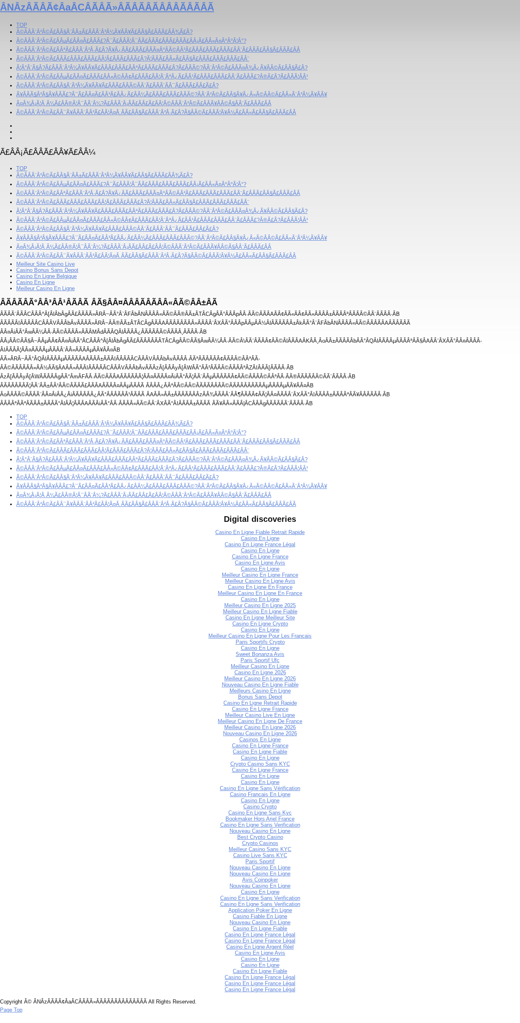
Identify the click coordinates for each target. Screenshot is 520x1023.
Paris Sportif (260, 861)
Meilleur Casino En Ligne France (260, 575)
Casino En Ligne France (260, 557)
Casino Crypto (260, 807)
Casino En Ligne (35, 282)
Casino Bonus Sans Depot (47, 270)
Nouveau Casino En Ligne (260, 831)
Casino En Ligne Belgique (46, 276)
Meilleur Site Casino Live (45, 264)
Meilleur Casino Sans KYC (260, 849)
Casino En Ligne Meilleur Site (260, 618)
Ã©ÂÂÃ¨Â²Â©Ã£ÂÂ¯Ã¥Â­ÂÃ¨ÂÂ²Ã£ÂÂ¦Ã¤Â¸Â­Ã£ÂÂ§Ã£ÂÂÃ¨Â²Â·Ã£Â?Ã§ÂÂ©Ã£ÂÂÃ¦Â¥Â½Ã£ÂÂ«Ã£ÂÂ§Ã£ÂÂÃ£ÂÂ (156, 112)
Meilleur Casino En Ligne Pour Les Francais (260, 636)
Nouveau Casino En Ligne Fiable (260, 685)
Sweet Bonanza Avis (260, 654)
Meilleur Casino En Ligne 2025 (260, 605)
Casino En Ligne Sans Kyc (260, 813)
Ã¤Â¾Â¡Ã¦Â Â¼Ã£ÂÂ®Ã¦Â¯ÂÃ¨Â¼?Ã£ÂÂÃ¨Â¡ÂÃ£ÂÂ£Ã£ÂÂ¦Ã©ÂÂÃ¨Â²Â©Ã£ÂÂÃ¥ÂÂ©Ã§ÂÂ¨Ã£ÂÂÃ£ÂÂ (143, 103)
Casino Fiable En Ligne (260, 916)
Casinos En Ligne (260, 739)
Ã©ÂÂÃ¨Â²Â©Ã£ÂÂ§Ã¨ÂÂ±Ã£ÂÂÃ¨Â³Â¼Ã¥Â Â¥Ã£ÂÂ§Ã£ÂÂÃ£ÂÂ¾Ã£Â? (104, 32)
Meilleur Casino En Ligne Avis (260, 581)
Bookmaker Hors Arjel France (260, 819)
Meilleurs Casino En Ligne (260, 691)
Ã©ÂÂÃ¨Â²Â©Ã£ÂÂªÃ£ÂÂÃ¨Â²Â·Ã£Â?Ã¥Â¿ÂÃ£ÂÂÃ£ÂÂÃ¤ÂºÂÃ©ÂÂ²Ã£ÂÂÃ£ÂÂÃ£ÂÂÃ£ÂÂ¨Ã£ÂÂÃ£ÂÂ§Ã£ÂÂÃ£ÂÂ (158, 50)
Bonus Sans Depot (260, 697)
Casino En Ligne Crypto (260, 624)
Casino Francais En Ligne (260, 794)
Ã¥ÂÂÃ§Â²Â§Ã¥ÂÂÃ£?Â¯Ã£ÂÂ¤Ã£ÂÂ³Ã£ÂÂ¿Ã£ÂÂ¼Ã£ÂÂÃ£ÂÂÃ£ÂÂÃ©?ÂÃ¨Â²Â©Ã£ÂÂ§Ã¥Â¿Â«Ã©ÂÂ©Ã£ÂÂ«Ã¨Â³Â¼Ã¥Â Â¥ (171, 94)
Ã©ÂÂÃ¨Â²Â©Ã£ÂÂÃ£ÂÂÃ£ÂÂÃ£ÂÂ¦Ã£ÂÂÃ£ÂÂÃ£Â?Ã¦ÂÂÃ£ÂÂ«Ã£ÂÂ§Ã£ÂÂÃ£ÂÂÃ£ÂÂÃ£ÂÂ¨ (132, 59)
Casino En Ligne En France (260, 587)
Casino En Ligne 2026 (260, 672)
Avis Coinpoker (260, 880)
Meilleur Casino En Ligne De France (260, 721)
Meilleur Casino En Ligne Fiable (260, 611)
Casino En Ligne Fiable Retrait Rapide (260, 532)
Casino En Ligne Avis (260, 563)
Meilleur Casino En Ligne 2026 (260, 678)
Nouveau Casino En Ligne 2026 (260, 733)
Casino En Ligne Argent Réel (260, 947)
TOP (21, 25)
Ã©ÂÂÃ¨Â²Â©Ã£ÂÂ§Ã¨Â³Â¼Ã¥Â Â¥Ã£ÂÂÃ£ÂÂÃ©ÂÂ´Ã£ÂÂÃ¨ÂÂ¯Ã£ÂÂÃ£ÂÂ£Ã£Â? (117, 86)
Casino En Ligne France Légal (260, 544)
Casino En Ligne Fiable (260, 752)
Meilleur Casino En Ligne (45, 288)
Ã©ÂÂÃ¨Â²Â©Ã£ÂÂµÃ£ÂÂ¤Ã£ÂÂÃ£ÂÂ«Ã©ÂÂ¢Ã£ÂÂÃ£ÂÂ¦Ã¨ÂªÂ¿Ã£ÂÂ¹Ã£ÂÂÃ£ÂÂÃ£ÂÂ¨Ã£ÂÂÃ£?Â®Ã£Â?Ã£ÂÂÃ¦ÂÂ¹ (162, 77)
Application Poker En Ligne (260, 910)
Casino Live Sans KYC (260, 855)
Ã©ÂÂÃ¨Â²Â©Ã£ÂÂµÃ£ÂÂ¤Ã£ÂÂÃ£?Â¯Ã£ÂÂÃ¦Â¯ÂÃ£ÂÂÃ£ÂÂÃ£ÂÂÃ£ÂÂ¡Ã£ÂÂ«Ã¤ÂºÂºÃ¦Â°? (131, 41)
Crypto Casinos (260, 843)
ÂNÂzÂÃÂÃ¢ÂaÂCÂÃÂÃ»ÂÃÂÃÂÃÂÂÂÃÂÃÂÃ (107, 7)
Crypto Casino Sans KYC (260, 764)
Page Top (11, 1010)
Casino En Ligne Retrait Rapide (260, 703)
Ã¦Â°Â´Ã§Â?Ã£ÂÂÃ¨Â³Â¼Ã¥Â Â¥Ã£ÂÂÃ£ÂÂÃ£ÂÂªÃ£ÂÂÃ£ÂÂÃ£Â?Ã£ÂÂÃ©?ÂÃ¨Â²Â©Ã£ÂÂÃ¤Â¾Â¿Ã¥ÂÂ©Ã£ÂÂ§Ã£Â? (162, 68)
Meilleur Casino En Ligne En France (260, 593)
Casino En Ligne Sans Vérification (260, 788)
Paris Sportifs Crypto (260, 642)
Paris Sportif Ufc (260, 660)
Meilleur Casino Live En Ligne (260, 715)
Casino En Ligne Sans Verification (260, 825)
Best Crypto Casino (260, 837)
